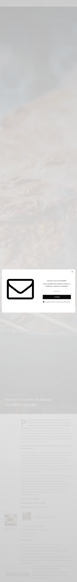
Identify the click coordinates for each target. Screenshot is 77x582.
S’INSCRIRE (57, 297)
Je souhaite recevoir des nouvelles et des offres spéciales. (58, 301)
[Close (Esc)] (72, 272)
